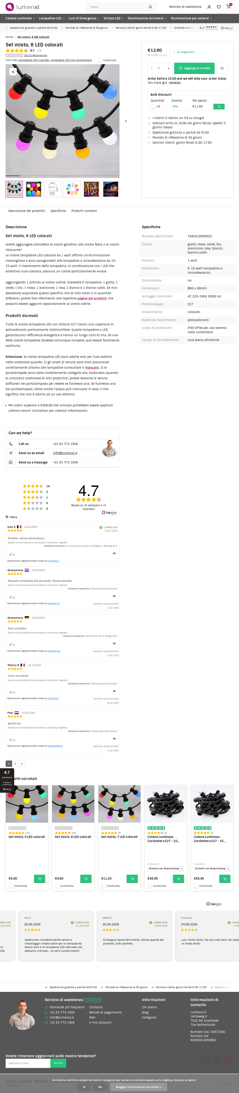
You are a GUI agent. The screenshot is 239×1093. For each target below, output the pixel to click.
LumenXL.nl (54, 603)
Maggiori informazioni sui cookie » (138, 1087)
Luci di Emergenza (82, 18)
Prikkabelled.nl (55, 746)
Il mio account (100, 1023)
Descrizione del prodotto (26, 211)
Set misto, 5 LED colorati (27, 837)
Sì (84, 1087)
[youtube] (227, 1060)
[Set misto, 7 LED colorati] (119, 804)
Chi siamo (149, 1007)
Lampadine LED (50, 18)
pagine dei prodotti (91, 298)
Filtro (13, 517)
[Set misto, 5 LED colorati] (27, 804)
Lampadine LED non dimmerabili (71, 60)
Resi (92, 1017)
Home (9, 37)
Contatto (96, 1007)
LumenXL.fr (53, 561)
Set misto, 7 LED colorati (119, 837)
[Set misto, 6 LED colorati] (73, 804)
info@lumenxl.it (65, 453)
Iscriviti (58, 1063)
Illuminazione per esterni (190, 18)
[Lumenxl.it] (22, 7)
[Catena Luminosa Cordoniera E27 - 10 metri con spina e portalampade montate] (166, 804)
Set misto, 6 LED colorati (73, 837)
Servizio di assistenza (185, 7)
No (100, 1087)
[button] (214, 28)
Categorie (149, 1017)
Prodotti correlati (84, 211)
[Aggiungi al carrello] (39, 879)
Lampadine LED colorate (33, 60)
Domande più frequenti (67, 1007)
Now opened (92, 999)
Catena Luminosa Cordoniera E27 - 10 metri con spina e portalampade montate (165, 839)
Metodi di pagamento (105, 1012)
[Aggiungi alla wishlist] (42, 791)
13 (158, 106)
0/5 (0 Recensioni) (35, 55)
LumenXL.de (54, 651)
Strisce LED (112, 18)
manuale (91, 368)
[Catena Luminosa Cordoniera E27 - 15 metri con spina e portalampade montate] (212, 804)
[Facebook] (205, 1060)
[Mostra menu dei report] (114, 554)
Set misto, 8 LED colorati (33, 37)
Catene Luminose (19, 18)
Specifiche (58, 211)
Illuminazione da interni (146, 18)
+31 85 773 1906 (65, 444)
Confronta (109, 60)
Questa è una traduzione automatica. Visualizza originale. (38, 542)
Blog (145, 1012)
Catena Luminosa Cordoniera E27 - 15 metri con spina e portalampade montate (211, 839)
